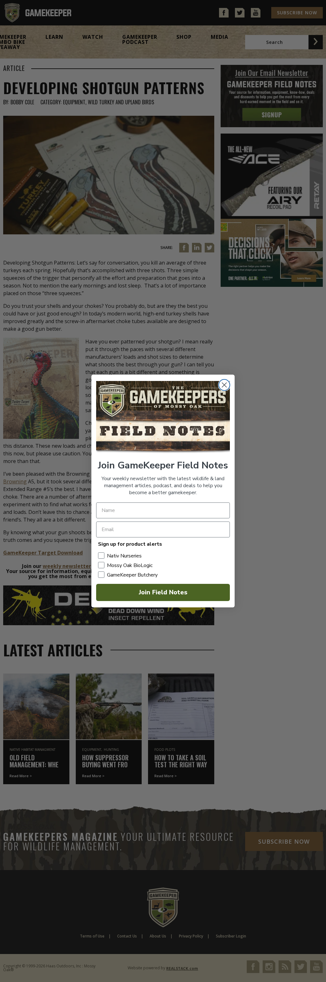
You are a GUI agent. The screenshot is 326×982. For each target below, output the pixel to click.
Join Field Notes (163, 592)
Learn (54, 36)
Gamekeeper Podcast (139, 39)
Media (219, 36)
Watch (92, 36)
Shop (184, 36)
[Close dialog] (224, 385)
